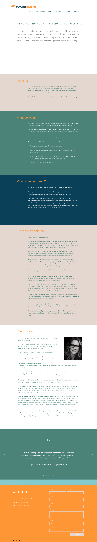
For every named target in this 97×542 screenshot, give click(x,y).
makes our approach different (51, 138)
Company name (53, 527)
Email (51, 496)
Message (51, 510)
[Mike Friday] (50, 475)
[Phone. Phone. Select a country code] (52, 523)
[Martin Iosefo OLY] (49, 475)
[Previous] (4, 454)
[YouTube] (20, 540)
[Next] (92, 454)
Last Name (70, 490)
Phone (51, 520)
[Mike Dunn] (53, 475)
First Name (53, 490)
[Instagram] (17, 540)
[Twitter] (13, 540)
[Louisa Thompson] (46, 475)
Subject (51, 503)
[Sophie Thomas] (43, 475)
